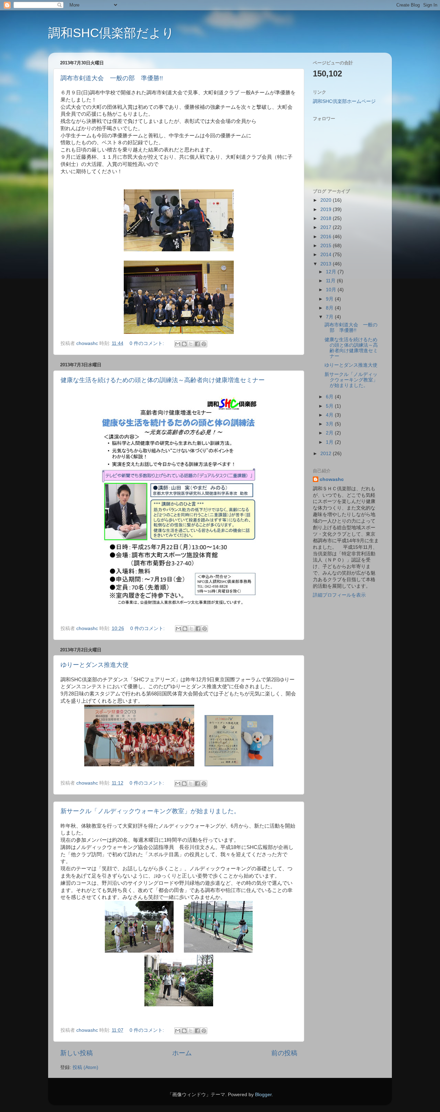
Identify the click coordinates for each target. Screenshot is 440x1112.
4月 (330, 415)
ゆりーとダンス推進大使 (94, 664)
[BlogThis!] (184, 343)
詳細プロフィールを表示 (339, 595)
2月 (330, 433)
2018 (326, 218)
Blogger (263, 1094)
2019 (326, 209)
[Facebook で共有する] (197, 343)
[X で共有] (190, 343)
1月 (330, 442)
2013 (326, 263)
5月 (330, 406)
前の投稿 (284, 1053)
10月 (332, 289)
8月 (330, 308)
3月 (330, 424)
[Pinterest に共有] (203, 343)
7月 (330, 316)
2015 (326, 245)
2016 (326, 236)
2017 (326, 227)
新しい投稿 (76, 1053)
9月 (330, 299)
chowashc (332, 479)
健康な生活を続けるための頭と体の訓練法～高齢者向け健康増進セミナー (162, 380)
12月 (332, 271)
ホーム (182, 1053)
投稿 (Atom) (85, 1067)
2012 (326, 453)
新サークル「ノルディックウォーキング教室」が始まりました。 (150, 811)
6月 (330, 396)
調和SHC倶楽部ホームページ (344, 101)
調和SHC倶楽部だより (111, 33)
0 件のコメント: (147, 343)
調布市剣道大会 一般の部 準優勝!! (111, 78)
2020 (326, 200)
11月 (331, 280)
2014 (326, 254)
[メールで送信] (177, 343)
